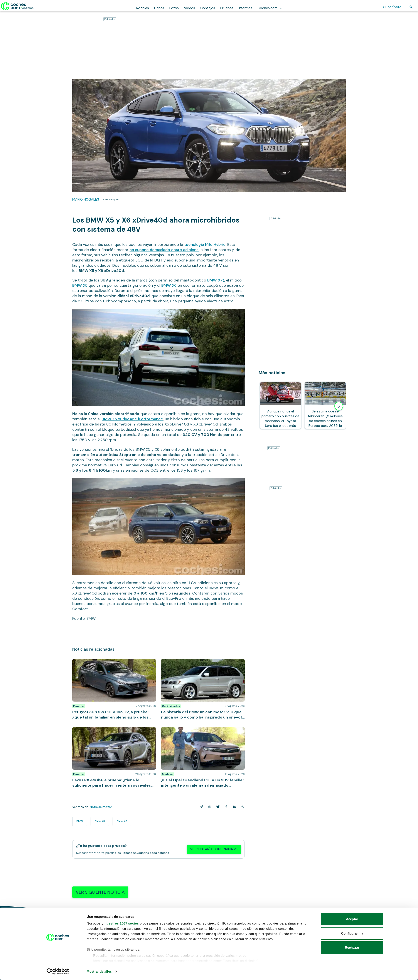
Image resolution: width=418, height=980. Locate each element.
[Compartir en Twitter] (217, 807)
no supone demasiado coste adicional (164, 249)
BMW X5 (80, 285)
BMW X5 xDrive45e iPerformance (132, 419)
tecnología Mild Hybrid (205, 244)
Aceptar (352, 919)
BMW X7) (215, 280)
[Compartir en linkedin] (233, 807)
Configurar (349, 933)
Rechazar (352, 947)
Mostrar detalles (99, 971)
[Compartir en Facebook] (225, 807)
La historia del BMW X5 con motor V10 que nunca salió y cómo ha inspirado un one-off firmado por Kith (200, 665)
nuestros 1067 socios (121, 923)
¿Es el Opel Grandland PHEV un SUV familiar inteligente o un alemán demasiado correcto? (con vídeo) (201, 733)
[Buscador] (411, 7)
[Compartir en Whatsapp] (242, 807)
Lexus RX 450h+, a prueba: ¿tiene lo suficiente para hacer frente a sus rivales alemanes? (113, 731)
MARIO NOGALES (85, 199)
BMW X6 (169, 285)
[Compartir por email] (200, 807)
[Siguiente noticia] (338, 406)
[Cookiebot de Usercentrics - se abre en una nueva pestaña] (58, 971)
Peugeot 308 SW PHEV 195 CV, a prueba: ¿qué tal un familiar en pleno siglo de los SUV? (113, 663)
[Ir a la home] (17, 6)
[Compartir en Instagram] (209, 807)
